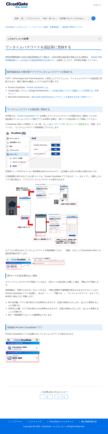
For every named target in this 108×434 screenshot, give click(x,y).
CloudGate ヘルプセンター (16, 27)
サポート (97, 5)
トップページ (16, 421)
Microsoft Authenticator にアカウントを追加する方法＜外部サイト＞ (62, 97)
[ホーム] (16, 5)
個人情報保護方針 (89, 421)
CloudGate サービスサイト (61, 421)
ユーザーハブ (57, 124)
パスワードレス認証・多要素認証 (45, 27)
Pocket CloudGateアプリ (28, 116)
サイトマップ (35, 421)
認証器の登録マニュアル (72, 27)
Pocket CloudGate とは (37, 87)
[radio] (46, 397)
